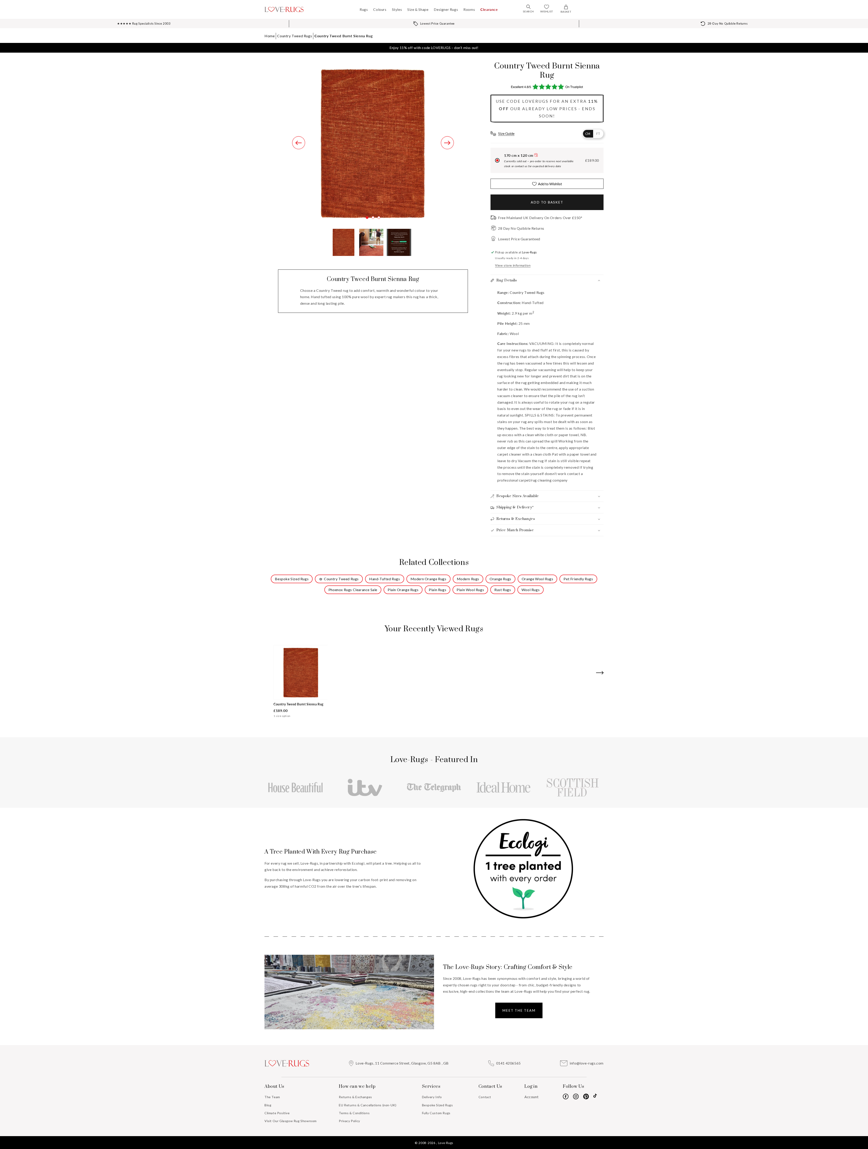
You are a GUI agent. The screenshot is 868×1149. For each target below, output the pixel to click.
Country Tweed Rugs (294, 36)
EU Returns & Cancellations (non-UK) (367, 1105)
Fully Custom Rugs (436, 1113)
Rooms (469, 9)
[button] (528, 7)
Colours (379, 9)
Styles (397, 9)
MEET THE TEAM (518, 1010)
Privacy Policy (349, 1121)
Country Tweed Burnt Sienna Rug (343, 36)
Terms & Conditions (354, 1113)
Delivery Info (432, 1097)
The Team (272, 1097)
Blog (267, 1105)
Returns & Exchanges (355, 1097)
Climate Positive (277, 1113)
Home (269, 36)
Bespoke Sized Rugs (437, 1105)
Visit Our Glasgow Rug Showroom (290, 1121)
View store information (513, 265)
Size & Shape (417, 9)
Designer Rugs (446, 9)
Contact (485, 1097)
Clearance (489, 9)
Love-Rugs (445, 1143)
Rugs (364, 9)
